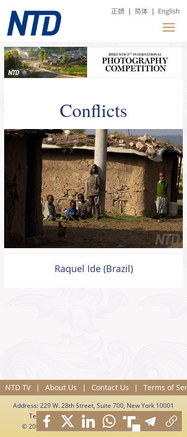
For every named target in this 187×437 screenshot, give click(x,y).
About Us (61, 387)
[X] (67, 421)
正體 (118, 11)
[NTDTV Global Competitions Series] (32, 20)
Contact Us (110, 387)
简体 (141, 11)
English (169, 11)
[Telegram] (150, 421)
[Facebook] (46, 421)
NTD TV (18, 387)
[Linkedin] (88, 421)
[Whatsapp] (109, 421)
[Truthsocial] (129, 421)
